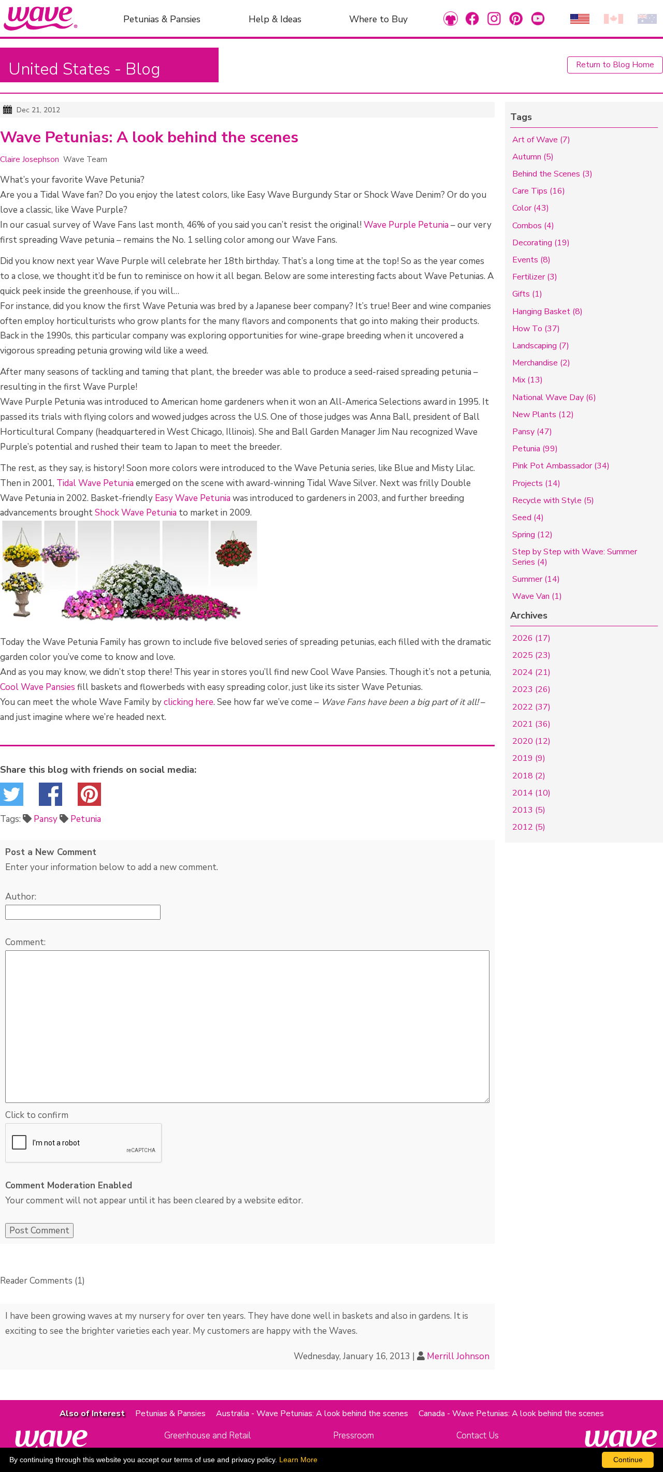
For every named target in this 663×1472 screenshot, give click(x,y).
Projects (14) (536, 483)
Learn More (298, 1459)
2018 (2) (528, 776)
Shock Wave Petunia (136, 513)
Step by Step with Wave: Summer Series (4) (574, 556)
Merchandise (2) (541, 363)
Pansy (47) (532, 431)
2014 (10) (531, 793)
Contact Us (477, 1435)
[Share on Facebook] (50, 797)
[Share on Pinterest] (89, 797)
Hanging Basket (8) (547, 311)
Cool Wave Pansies (37, 687)
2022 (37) (531, 707)
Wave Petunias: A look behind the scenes (149, 138)
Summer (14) (536, 579)
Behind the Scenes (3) (552, 174)
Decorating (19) (541, 242)
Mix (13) (527, 380)
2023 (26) (531, 689)
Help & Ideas (275, 18)
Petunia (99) (535, 448)
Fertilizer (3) (534, 277)
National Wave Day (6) (554, 397)
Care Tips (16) (538, 191)
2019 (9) (528, 758)
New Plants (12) (543, 414)
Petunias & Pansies (161, 18)
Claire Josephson (29, 159)
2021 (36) (531, 724)
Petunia (85, 819)
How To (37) (536, 328)
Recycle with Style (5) (553, 500)
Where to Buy (378, 18)
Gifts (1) (527, 294)
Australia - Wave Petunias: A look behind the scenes (312, 1413)
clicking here (188, 702)
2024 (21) (531, 672)
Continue (628, 1459)
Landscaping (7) (540, 345)
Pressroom (353, 1435)
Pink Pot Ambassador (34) (561, 466)
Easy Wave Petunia (192, 498)
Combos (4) (533, 225)
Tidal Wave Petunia (95, 483)
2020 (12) (531, 741)
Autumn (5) (533, 157)
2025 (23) (531, 655)
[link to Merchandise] (451, 18)
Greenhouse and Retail (207, 1435)
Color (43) (530, 208)
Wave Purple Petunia (406, 225)
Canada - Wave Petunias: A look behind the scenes (511, 1413)
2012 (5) (528, 827)
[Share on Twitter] (11, 797)
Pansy (45, 819)
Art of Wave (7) (541, 139)
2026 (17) (531, 638)
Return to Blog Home (615, 65)
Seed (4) (528, 517)
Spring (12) (532, 534)
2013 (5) (528, 810)
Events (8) (531, 260)
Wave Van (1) (537, 596)
